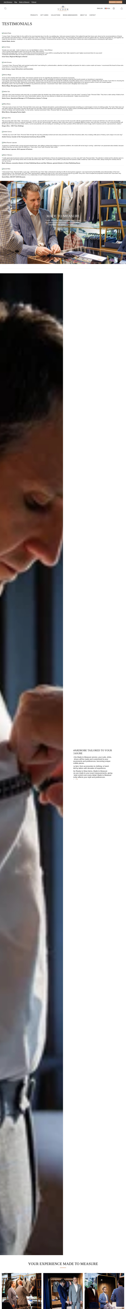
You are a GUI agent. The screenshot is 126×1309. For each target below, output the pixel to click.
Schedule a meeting (115, 2)
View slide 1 (73, 779)
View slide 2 (75, 779)
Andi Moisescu (8, 2)
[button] (34, 15)
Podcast (34, 2)
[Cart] (122, 8)
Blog (15, 2)
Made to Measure (24, 2)
